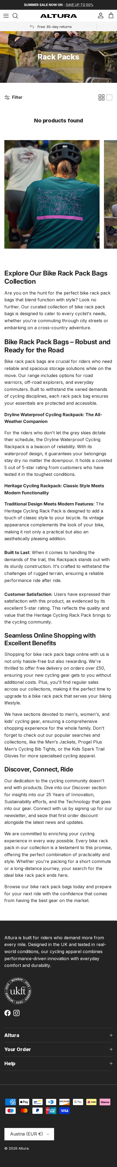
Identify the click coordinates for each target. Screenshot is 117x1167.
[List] (109, 97)
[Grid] (101, 97)
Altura (24, 1148)
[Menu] (6, 16)
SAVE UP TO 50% (79, 5)
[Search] (18, 16)
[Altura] (58, 16)
